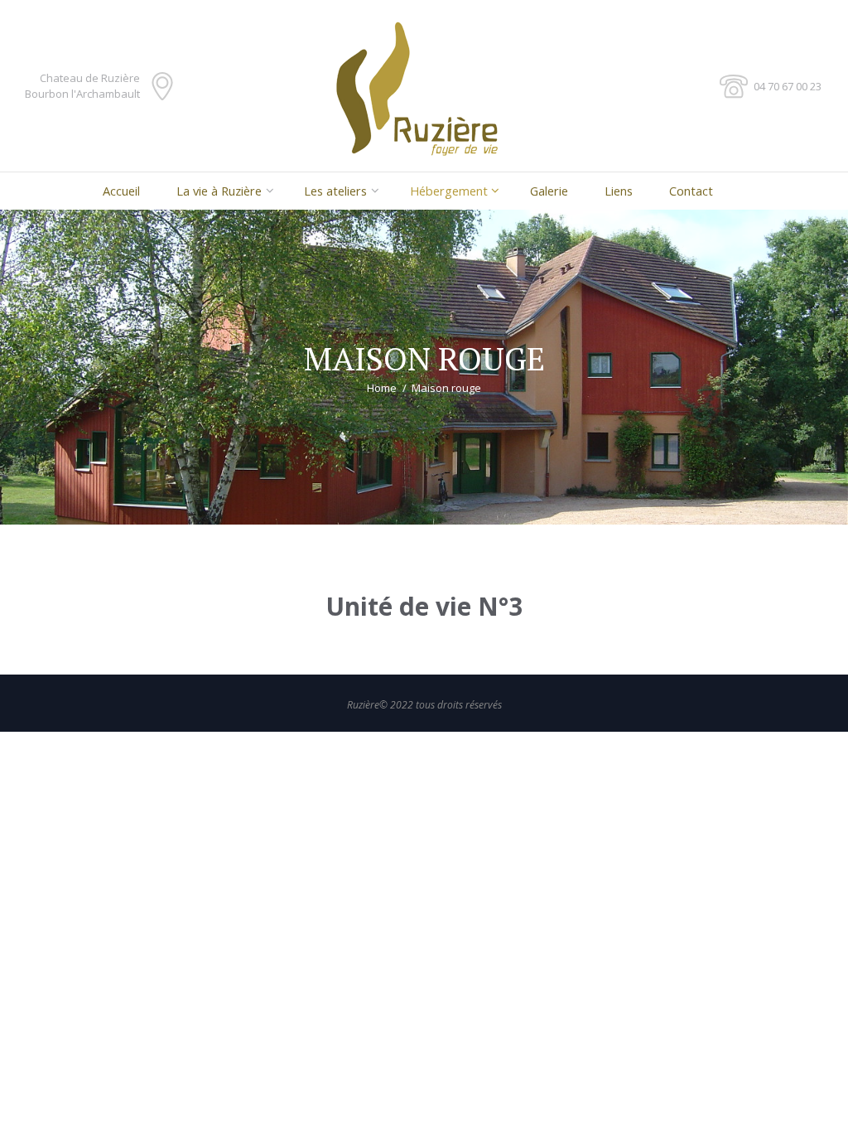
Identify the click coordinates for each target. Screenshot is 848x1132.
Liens (619, 190)
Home (382, 387)
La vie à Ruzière (219, 190)
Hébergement (449, 190)
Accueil (121, 190)
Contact (691, 190)
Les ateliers (335, 190)
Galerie (549, 190)
